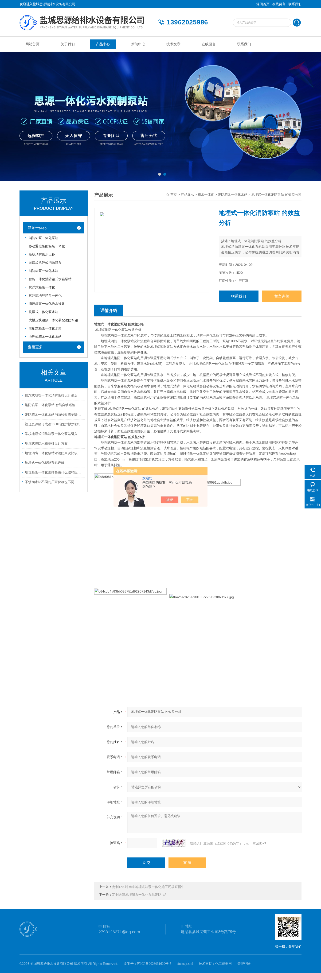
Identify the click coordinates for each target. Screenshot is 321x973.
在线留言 (279, 4)
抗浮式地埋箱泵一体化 (45, 295)
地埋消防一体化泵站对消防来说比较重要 (54, 453)
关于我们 (68, 44)
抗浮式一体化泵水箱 (43, 312)
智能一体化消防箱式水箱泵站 (50, 279)
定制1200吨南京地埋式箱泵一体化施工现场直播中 (148, 887)
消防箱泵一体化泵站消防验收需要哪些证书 (54, 414)
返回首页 (263, 4)
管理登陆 (244, 963)
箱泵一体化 (37, 228)
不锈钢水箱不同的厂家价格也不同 (49, 482)
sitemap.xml (185, 963)
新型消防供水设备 (42, 254)
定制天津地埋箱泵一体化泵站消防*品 (139, 894)
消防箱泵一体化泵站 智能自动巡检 (50, 405)
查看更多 (35, 347)
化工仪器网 (223, 963)
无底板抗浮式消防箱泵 (45, 262)
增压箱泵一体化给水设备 (47, 304)
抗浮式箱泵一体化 (42, 287)
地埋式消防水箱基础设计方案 (46, 443)
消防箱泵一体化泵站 (43, 238)
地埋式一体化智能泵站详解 (44, 463)
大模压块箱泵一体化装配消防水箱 (53, 320)
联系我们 (294, 4)
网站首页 (32, 44)
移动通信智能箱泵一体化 (47, 246)
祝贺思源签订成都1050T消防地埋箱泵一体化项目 (54, 424)
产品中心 (103, 44)
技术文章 (173, 44)
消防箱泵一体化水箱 (43, 271)
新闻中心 (138, 44)
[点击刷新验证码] (173, 843)
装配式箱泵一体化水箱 (45, 328)
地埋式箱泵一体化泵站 (45, 336)
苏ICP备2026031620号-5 (154, 963)
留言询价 (281, 296)
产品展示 (187, 194)
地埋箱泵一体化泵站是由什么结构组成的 (54, 472)
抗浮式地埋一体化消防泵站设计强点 (51, 395)
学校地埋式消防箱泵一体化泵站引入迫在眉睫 (54, 434)
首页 (173, 194)
